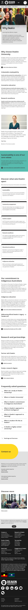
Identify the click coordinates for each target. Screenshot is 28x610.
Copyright (3, 599)
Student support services (6, 553)
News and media (18, 553)
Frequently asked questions (6, 549)
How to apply (17, 544)
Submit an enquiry (7, 363)
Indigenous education (8, 261)
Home (2, 6)
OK (14, 526)
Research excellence (7, 232)
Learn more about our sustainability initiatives (14, 167)
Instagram (7, 588)
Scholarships (17, 541)
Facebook (2, 588)
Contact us (3, 466)
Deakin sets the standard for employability (11, 75)
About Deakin (8, 6)
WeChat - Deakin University (2, 593)
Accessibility (17, 598)
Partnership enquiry (18, 549)
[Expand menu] (2, 2)
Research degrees (18, 533)
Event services (17, 551)
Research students (4, 537)
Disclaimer (17, 599)
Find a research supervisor (20, 534)
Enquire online (4, 472)
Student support (6, 218)
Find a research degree (8, 378)
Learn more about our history (10, 67)
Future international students (7, 536)
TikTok (16, 588)
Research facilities (18, 536)
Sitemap (2, 598)
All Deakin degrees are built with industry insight (12, 88)
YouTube (20, 588)
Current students (4, 533)
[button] (14, 392)
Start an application (5, 545)
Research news (17, 537)
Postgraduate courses (5, 544)
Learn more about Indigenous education (12, 309)
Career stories (17, 545)
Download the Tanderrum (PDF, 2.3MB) (12, 329)
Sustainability (6, 190)
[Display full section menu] (26, 7)
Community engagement (9, 204)
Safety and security (18, 601)
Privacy (2, 601)
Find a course (4, 510)
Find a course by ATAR (5, 541)
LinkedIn (11, 588)
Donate (16, 552)
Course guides (17, 543)
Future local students (5, 534)
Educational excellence (8, 247)
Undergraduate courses (5, 543)
